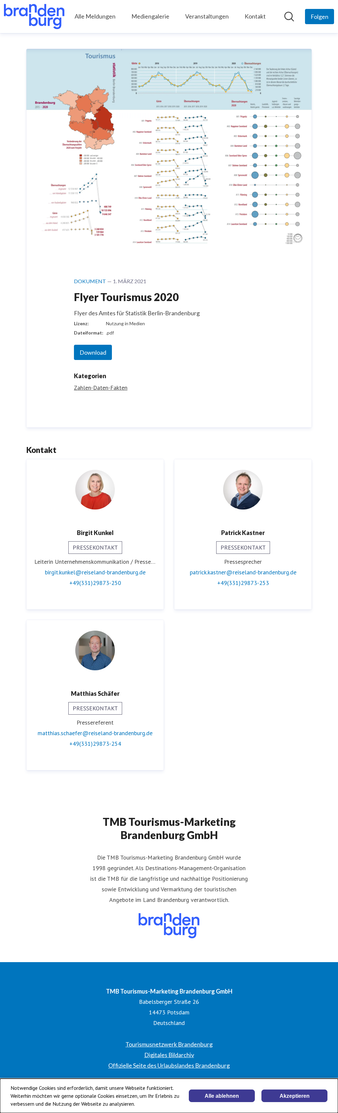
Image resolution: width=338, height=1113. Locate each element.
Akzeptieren (295, 1096)
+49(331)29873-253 (243, 583)
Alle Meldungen (95, 16)
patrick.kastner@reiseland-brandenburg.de (243, 572)
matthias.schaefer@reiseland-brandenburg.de (95, 733)
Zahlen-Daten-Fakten (100, 387)
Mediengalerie (150, 16)
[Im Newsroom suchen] (289, 16)
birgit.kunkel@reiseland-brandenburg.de (95, 572)
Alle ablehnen (222, 1096)
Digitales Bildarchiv (169, 1054)
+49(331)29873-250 (95, 583)
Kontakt (255, 16)
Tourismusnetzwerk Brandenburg (169, 1044)
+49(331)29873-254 (95, 743)
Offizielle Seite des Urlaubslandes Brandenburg (169, 1065)
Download (93, 352)
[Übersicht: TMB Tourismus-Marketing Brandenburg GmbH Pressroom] (34, 16)
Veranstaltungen (207, 16)
